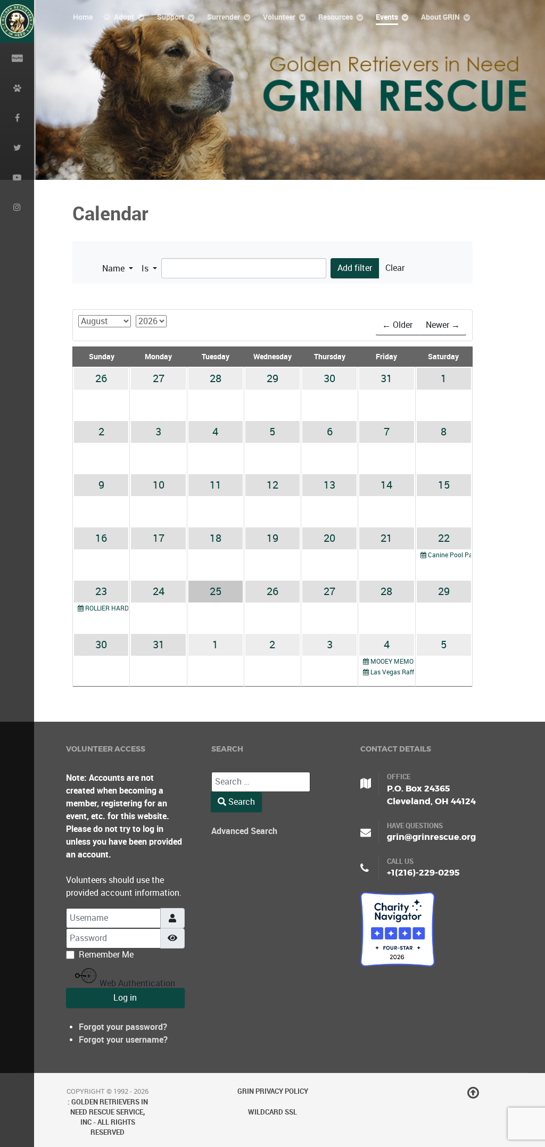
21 (386, 538)
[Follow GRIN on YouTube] (17, 177)
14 (386, 484)
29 (272, 378)
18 (215, 538)
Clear (394, 268)
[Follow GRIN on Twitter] (17, 147)
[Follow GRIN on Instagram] (17, 206)
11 (215, 484)
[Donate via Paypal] (17, 57)
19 (272, 538)
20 (329, 538)
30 (329, 378)
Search (240, 802)
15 (444, 484)
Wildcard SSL (272, 1112)
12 (272, 484)
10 (158, 484)
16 (101, 538)
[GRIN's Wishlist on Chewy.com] (17, 87)
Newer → (443, 325)
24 (158, 591)
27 (158, 378)
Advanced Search (244, 831)
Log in (125, 998)
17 (158, 538)
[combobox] (260, 782)
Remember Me (106, 955)
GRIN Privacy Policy (272, 1091)
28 (215, 378)
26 (101, 378)
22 (444, 538)
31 (386, 378)
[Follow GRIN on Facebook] (17, 117)
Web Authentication (136, 983)
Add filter (354, 268)
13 (329, 484)
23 (101, 591)
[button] (117, 268)
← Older (397, 325)
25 (215, 591)
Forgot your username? (123, 1040)
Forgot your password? (123, 1027)
